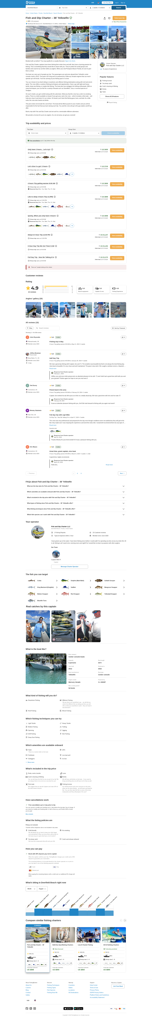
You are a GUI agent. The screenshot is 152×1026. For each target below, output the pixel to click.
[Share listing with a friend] (105, 18)
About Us (28, 985)
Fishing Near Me (52, 992)
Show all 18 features (112, 96)
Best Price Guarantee (120, 21)
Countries (72, 985)
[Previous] (121, 920)
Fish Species (51, 990)
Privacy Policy (94, 990)
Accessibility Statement (97, 997)
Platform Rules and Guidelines (99, 995)
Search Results (57, 13)
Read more (52, 368)
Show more (31, 762)
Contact (28, 992)
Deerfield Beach (48, 13)
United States (34, 13)
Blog (27, 990)
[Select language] (98, 2)
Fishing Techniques (53, 985)
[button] (59, 61)
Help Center (93, 985)
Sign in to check (70, 61)
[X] (31, 1008)
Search (118, 7)
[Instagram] (34, 1008)
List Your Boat (107, 2)
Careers (28, 987)
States (70, 987)
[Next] (125, 920)
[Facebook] (27, 1008)
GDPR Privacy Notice (96, 992)
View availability (117, 150)
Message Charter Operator (69, 566)
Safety (28, 995)
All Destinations (73, 992)
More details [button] (29, 814)
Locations (72, 990)
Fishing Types (51, 987)
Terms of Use (94, 987)
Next (121, 473)
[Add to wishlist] (109, 18)
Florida (40, 13)
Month (29, 889)
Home (27, 13)
